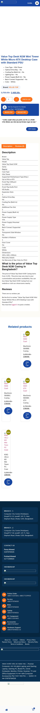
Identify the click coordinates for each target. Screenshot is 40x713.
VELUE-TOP (13, 87)
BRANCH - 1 (8, 511)
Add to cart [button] (27, 363)
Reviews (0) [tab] (19, 146)
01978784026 (9, 552)
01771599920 (9, 559)
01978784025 (19, 109)
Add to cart (26, 99)
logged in (14, 304)
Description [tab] (7, 146)
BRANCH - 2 (8, 528)
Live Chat (11, 109)
